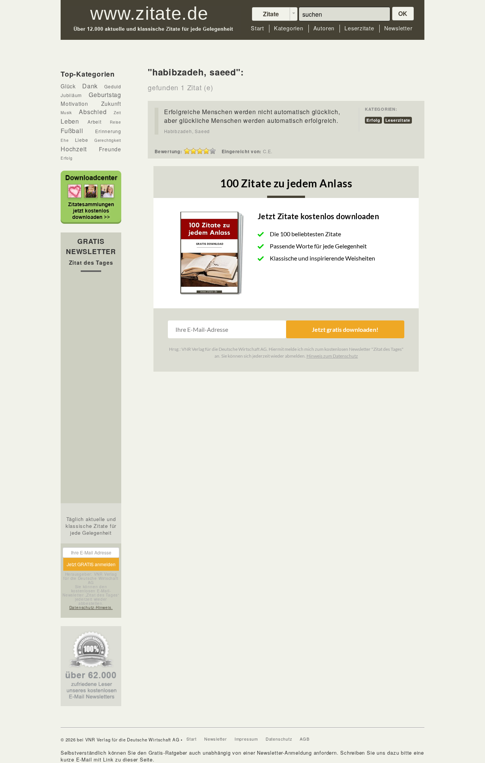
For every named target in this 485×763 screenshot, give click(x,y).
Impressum (246, 739)
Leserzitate (359, 28)
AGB (304, 739)
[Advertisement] (91, 389)
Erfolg (373, 120)
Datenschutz (279, 739)
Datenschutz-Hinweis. (91, 607)
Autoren (324, 28)
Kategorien (289, 28)
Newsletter (398, 28)
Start (257, 28)
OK (403, 13)
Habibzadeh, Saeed (187, 131)
